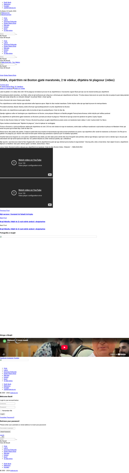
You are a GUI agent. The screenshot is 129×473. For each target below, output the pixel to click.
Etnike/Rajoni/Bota (10, 23)
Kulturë (6, 27)
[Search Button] (16, 34)
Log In (2, 435)
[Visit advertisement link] (5, 15)
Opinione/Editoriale (10, 21)
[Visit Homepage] (5, 13)
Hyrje (5, 18)
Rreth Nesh (7, 2)
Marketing (7, 4)
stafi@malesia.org (10, 8)
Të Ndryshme (8, 30)
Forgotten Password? (7, 417)
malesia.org (14, 393)
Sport (5, 29)
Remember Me (7, 411)
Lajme (6, 20)
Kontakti (6, 6)
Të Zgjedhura (19, 87)
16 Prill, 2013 (4, 85)
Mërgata (6, 25)
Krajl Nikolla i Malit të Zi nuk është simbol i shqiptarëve (22, 229)
